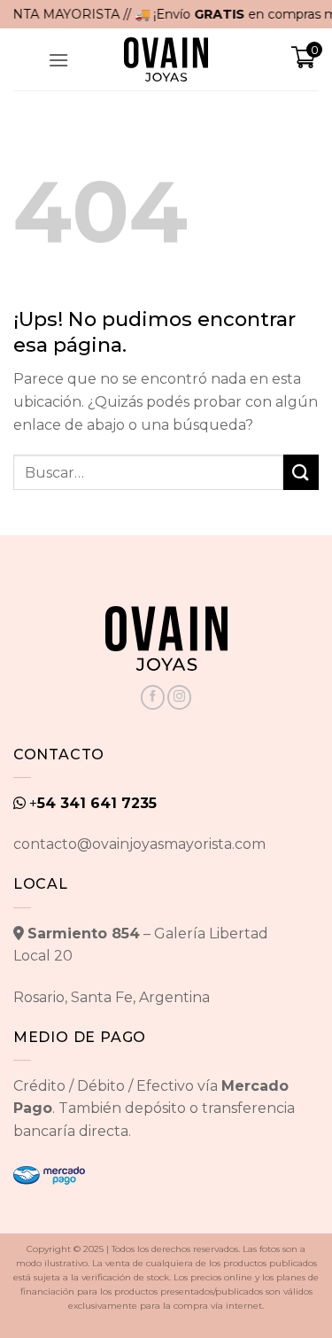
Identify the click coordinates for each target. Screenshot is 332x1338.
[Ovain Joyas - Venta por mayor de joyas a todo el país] (166, 59)
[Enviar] (301, 472)
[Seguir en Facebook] (153, 697)
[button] (58, 60)
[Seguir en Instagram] (179, 697)
